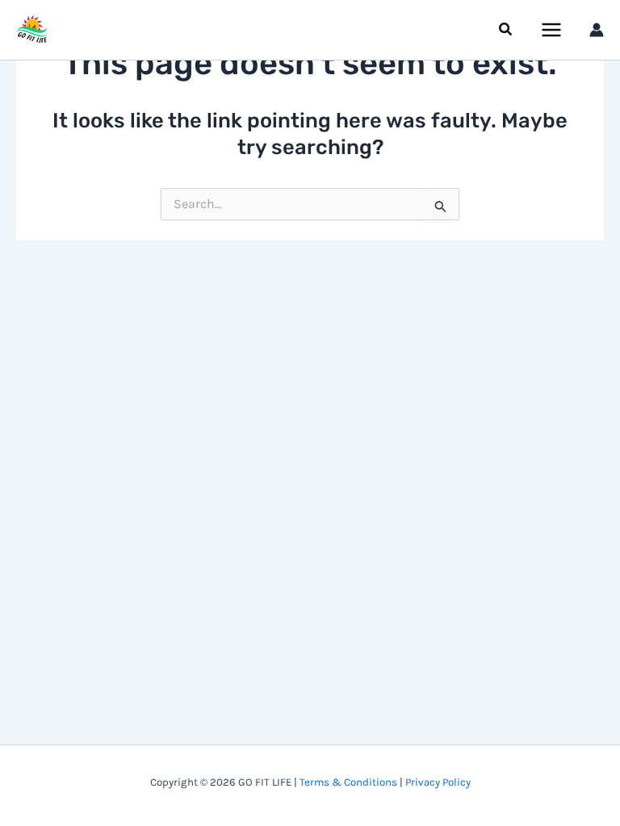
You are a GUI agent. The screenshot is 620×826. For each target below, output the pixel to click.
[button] (506, 29)
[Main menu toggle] (552, 30)
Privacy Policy (438, 782)
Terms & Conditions (348, 782)
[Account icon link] (596, 30)
